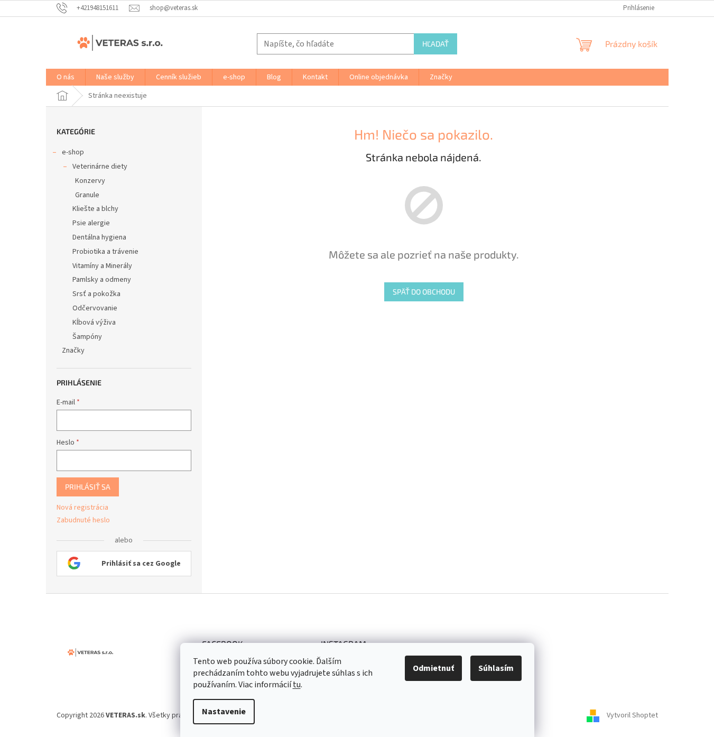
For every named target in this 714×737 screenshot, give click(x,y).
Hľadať (435, 43)
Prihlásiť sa (87, 486)
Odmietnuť (433, 668)
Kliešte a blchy (95, 209)
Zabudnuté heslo (83, 520)
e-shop (73, 152)
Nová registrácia (82, 508)
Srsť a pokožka (96, 294)
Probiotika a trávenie (105, 251)
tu (297, 684)
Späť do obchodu (424, 291)
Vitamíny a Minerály (102, 266)
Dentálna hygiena (99, 237)
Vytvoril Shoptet (632, 715)
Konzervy (90, 181)
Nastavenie (224, 711)
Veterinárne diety (99, 166)
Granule (87, 195)
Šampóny (87, 336)
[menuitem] (65, 77)
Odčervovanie (94, 308)
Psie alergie (91, 223)
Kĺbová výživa (94, 322)
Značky (73, 350)
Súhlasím (496, 668)
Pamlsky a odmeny (101, 279)
